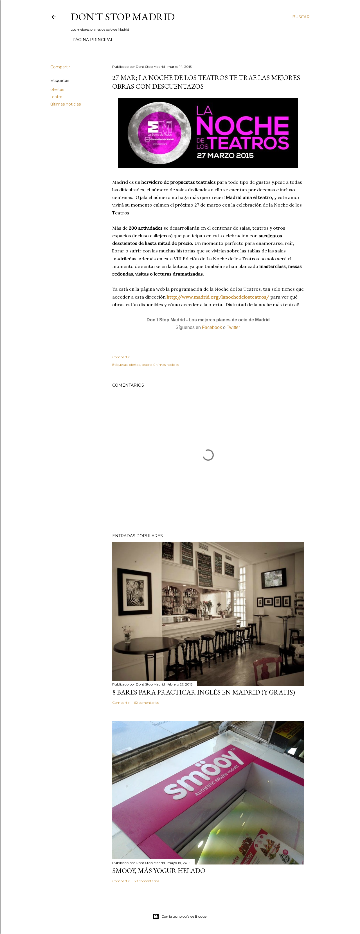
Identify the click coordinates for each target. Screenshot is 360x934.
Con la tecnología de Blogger (184, 916)
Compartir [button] (60, 67)
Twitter (233, 327)
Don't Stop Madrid (123, 16)
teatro (56, 96)
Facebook (212, 327)
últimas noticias (65, 104)
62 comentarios (146, 702)
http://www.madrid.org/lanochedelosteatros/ (218, 297)
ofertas (57, 89)
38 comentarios (146, 881)
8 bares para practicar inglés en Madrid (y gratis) (203, 692)
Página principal (93, 39)
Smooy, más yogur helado (158, 870)
